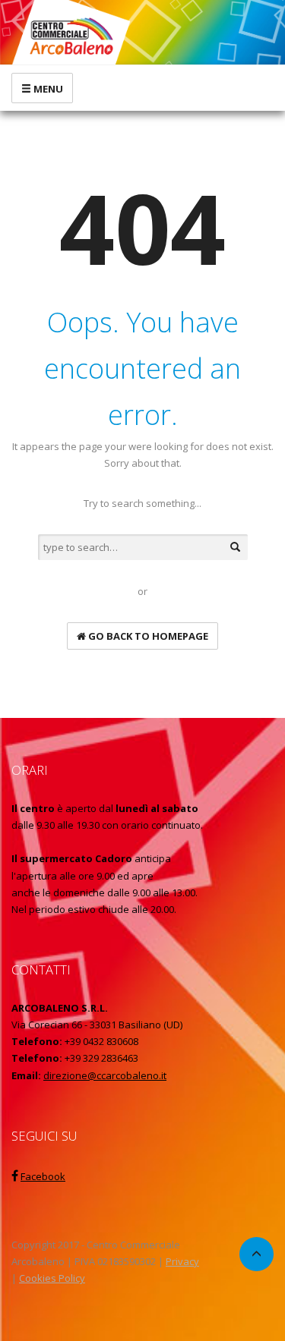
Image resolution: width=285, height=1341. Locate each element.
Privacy (182, 1261)
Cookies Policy (52, 1278)
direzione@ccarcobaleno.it (104, 1075)
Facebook (43, 1176)
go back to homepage (147, 636)
